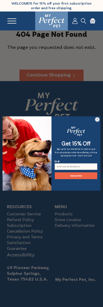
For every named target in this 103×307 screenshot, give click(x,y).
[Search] (83, 21)
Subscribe (76, 175)
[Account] (75, 21)
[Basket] (92, 21)
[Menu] (11, 21)
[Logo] (51, 20)
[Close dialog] (97, 119)
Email (57, 161)
